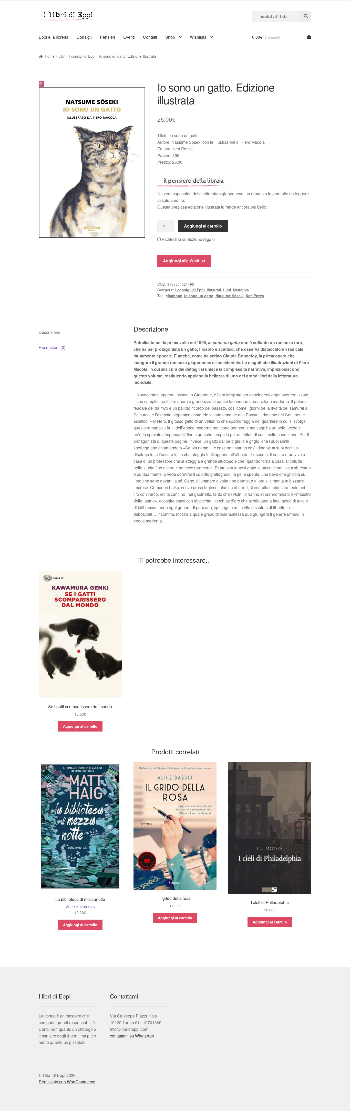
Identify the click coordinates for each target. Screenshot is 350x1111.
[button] (41, 84)
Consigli (84, 37)
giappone (174, 295)
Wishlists (198, 37)
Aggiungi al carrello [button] (80, 726)
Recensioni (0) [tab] (52, 347)
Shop (170, 37)
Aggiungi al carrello (203, 226)
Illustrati (214, 289)
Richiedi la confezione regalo (188, 239)
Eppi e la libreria (53, 37)
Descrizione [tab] (49, 332)
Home (50, 56)
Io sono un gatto (198, 295)
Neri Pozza (255, 295)
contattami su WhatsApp (132, 1036)
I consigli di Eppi (82, 56)
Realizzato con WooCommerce (67, 1082)
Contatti (150, 37)
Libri (61, 56)
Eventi (129, 37)
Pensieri (107, 37)
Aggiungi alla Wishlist (184, 261)
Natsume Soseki (229, 295)
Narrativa (241, 289)
